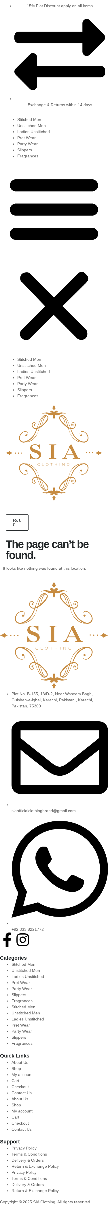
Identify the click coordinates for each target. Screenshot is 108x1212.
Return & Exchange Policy (35, 1166)
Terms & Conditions (29, 1154)
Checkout (20, 1086)
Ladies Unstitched (33, 131)
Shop (16, 1068)
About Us (20, 1062)
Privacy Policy (24, 1148)
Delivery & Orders (28, 1160)
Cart (15, 1080)
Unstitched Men (31, 125)
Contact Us (22, 1092)
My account (22, 1074)
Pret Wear (26, 137)
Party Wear (27, 143)
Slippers (24, 150)
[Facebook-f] (7, 940)
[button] (54, 257)
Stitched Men (29, 119)
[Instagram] (23, 940)
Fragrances (27, 156)
